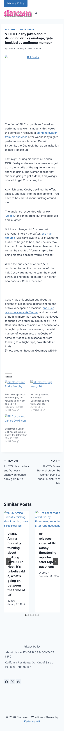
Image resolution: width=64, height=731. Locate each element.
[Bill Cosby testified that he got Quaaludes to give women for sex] (41, 386)
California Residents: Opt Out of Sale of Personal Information (29, 664)
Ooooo (10, 215)
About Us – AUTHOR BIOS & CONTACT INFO (29, 654)
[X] (12, 681)
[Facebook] (6, 681)
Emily (44, 573)
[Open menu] (57, 13)
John (10, 48)
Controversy (26, 29)
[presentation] (16, 519)
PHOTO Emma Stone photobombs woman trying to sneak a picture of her (48, 472)
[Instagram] (18, 681)
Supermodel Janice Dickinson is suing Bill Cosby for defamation (16, 431)
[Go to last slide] (8, 561)
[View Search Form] (36, 13)
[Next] (55, 561)
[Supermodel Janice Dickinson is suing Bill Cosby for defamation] (16, 420)
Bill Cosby (11, 29)
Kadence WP (32, 721)
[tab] (26, 615)
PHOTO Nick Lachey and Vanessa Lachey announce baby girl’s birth (16, 470)
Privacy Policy (16, 3)
